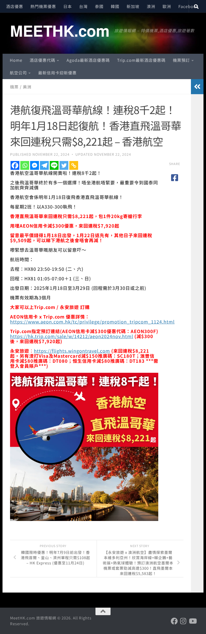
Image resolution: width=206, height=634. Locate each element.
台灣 (83, 6)
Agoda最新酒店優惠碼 (88, 60)
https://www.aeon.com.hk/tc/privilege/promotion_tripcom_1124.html (92, 321)
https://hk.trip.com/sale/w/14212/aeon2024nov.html (71, 336)
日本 (67, 6)
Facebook (188, 6)
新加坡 (133, 6)
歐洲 (167, 6)
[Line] (54, 165)
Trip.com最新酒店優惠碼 (141, 60)
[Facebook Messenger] (34, 165)
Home (16, 60)
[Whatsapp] (24, 165)
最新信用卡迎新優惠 (57, 73)
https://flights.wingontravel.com (72, 350)
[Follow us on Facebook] (174, 621)
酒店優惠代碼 (42, 60)
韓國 (115, 6)
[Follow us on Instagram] (183, 621)
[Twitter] (64, 165)
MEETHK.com (59, 30)
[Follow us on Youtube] (192, 621)
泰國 (99, 6)
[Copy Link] (73, 165)
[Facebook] (15, 165)
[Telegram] (44, 165)
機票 (14, 87)
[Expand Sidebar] (197, 86)
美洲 (27, 87)
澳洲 (151, 6)
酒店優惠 (14, 6)
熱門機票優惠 (43, 6)
